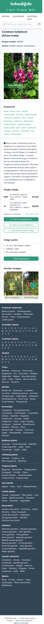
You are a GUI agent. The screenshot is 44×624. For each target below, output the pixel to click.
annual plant (9, 114)
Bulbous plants (8, 311)
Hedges (19, 565)
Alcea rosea (15, 111)
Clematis (6, 458)
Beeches (5, 370)
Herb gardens (8, 537)
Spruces (5, 382)
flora (24, 117)
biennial (19, 114)
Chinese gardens (9, 531)
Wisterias (22, 461)
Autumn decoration (10, 509)
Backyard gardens (28, 529)
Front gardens (8, 534)
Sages (4, 432)
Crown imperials (19, 444)
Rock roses (23, 399)
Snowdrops (7, 449)
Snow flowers (8, 401)
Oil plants (30, 498)
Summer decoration (11, 520)
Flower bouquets (18, 512)
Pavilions (13, 568)
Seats (15, 571)
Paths (4, 568)
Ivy (23, 458)
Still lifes (23, 517)
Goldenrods (7, 418)
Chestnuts (15, 370)
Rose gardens (26, 545)
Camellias (29, 390)
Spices (5, 500)
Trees (12, 317)
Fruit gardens (23, 534)
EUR (26, 214)
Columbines (7, 413)
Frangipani (6, 472)
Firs (15, 373)
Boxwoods (18, 390)
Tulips (24, 449)
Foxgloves (24, 416)
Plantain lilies (7, 430)
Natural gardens (9, 543)
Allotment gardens (10, 529)
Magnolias (6, 376)
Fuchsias (34, 393)
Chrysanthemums (21, 410)
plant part (32, 127)
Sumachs (15, 382)
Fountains (26, 560)
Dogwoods (7, 373)
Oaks (4, 379)
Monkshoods (29, 424)
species (7, 131)
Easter (35, 509)
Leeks (20, 447)
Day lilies (14, 416)
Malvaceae (28, 121)
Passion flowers (9, 475)
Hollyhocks (7, 421)
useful (6, 134)
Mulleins (5, 427)
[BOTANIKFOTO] (21, 4)
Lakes (27, 579)
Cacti (19, 486)
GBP (31, 214)
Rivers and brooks (22, 582)
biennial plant (31, 114)
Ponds (31, 568)
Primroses (29, 430)
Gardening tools (20, 562)
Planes (18, 379)
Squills (17, 449)
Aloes (12, 486)
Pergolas (23, 568)
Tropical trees (22, 478)
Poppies (19, 430)
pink (18, 127)
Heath (26, 418)
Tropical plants (23, 317)
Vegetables (25, 500)
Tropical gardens (9, 548)
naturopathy (9, 127)
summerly (25, 131)
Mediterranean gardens (12, 540)
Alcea (6, 111)
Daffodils (33, 444)
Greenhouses (8, 565)
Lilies (27, 447)
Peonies (14, 427)
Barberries (6, 390)
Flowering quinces (20, 393)
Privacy (10, 620)
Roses (32, 399)
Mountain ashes (29, 376)
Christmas (25, 509)
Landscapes (7, 582)
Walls (22, 571)
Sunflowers (28, 432)
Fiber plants (27, 495)
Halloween (25, 514)
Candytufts (7, 410)
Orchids (16, 472)
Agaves (5, 486)
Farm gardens (25, 531)
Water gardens (8, 551)
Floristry (5, 512)
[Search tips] (39, 24)
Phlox (22, 427)
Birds (4, 579)
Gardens (17, 314)
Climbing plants (24, 311)
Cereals (5, 495)
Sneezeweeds (15, 432)
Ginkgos (33, 373)
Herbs (4, 498)
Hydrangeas (21, 396)
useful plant (16, 134)
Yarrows (5, 435)
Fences (17, 560)
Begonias (6, 469)
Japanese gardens (24, 537)
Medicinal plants (16, 498)
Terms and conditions (23, 620)
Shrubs (5, 317)
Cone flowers (20, 413)
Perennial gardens (10, 545)
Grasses (18, 418)
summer (15, 131)
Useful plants (8, 319)
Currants (6, 393)
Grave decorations (10, 514)
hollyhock (18, 121)
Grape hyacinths (9, 447)
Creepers (15, 458)
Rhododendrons (9, 399)
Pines (10, 379)
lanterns (28, 565)
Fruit (36, 495)
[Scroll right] (34, 285)
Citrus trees (27, 370)
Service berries (29, 379)
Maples (16, 376)
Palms (25, 472)
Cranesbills (33, 413)
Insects (20, 579)
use (32, 131)
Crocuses (6, 444)
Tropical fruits (8, 478)
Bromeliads (17, 469)
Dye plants (15, 495)
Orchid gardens (25, 543)
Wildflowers (7, 585)
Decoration (7, 314)
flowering (8, 121)
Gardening (6, 562)
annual (24, 111)
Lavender (17, 424)
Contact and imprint (27, 618)
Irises (16, 421)
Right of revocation (21, 623)
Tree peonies (21, 401)
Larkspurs (6, 424)
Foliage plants (30, 469)
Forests (11, 579)
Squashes (14, 500)
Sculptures (6, 571)
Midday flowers (30, 486)
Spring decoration (10, 517)
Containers (7, 560)
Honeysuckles (8, 396)
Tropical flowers (25, 475)
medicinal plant (24, 124)
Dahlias (5, 416)
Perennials (28, 314)
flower (31, 117)
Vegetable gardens (27, 548)
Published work (10, 618)
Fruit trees (23, 373)
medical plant (10, 124)
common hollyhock (12, 117)
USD (36, 214)
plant (24, 127)
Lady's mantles (27, 421)
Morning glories (9, 461)
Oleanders (33, 396)
